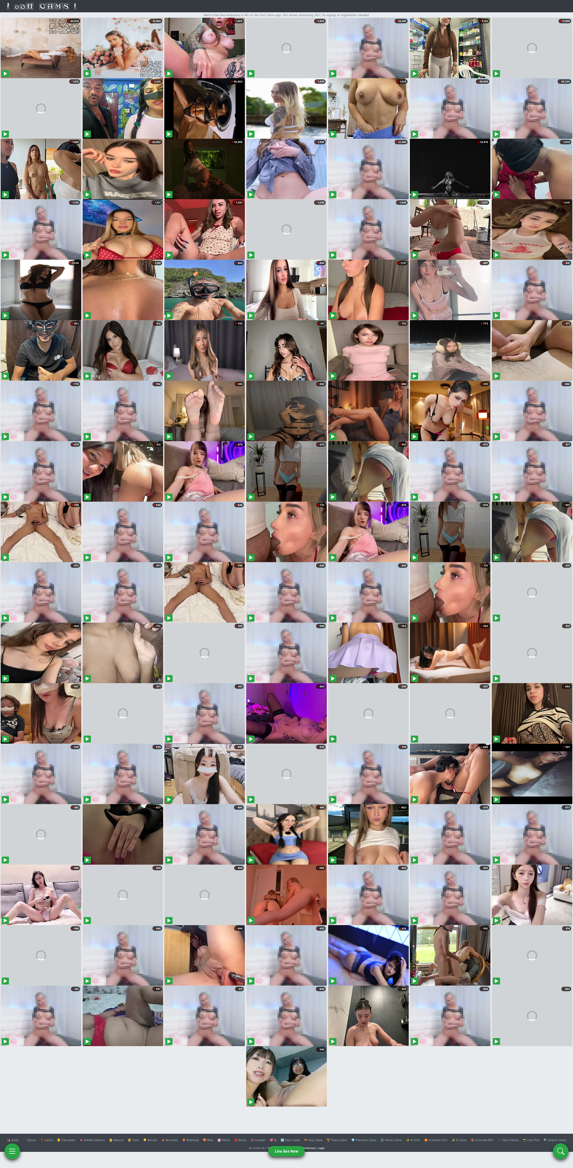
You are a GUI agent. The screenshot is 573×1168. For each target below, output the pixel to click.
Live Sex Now (286, 1151)
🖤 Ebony (29, 1140)
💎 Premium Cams (363, 1140)
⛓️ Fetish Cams (391, 1140)
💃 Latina (46, 1140)
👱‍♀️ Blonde (150, 1140)
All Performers (307, 1148)
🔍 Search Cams (555, 1140)
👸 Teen (133, 1140)
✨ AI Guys (459, 1140)
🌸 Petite (223, 1140)
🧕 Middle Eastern (92, 1140)
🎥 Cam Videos (508, 1140)
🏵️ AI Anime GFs (435, 1140)
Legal (321, 1148)
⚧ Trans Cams (337, 1140)
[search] (561, 1151)
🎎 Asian (13, 1140)
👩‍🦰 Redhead (190, 1140)
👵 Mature (116, 1140)
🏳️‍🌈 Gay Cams (313, 1140)
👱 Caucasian (66, 1140)
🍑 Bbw (208, 1140)
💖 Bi (273, 1140)
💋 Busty (240, 1140)
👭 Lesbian (258, 1140)
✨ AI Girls (413, 1140)
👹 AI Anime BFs (482, 1140)
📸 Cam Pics (531, 1140)
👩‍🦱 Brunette (169, 1140)
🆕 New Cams (290, 1140)
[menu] (12, 1151)
